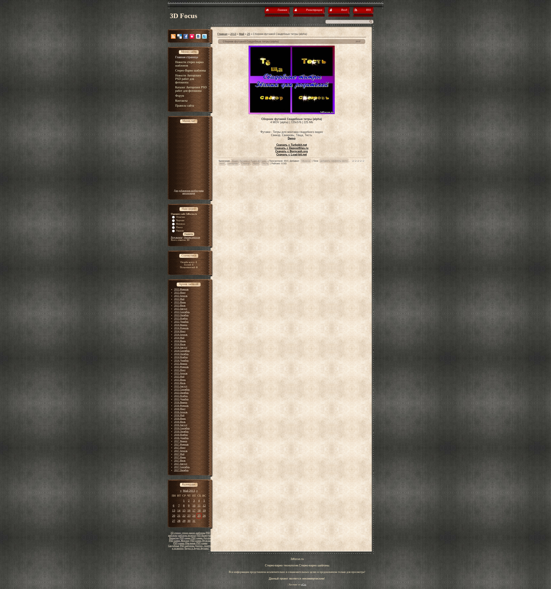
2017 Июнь (180, 457)
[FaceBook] (185, 36)
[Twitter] (204, 36)
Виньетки (174, 538)
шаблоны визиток (187, 535)
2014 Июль (180, 344)
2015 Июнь (180, 379)
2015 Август (180, 386)
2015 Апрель (180, 373)
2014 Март (180, 331)
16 (188, 510)
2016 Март (180, 408)
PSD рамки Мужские (201, 540)
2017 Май (179, 454)
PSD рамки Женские (179, 540)
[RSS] (173, 36)
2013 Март (180, 292)
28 (178, 520)
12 (204, 505)
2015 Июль (180, 383)
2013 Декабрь (181, 321)
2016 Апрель (180, 412)
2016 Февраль (181, 405)
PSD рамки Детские (201, 538)
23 (188, 515)
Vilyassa (305, 161)
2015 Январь (180, 363)
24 (193, 515)
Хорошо (180, 220)
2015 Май (179, 376)
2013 (233, 34)
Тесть (265, 163)
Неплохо (180, 223)
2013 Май (179, 299)
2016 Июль (180, 421)
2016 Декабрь (181, 438)
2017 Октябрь (181, 470)
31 (193, 520)
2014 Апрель (180, 334)
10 (193, 505)
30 (188, 520)
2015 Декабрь (181, 399)
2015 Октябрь (181, 392)
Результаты (176, 237)
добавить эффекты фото (334, 161)
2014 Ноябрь (181, 357)
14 (178, 510)
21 (178, 515)
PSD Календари (204, 535)
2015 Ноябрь (181, 396)
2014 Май (179, 337)
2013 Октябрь (181, 315)
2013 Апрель (180, 295)
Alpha (256, 163)
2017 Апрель (180, 450)
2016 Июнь (180, 418)
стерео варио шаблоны (193, 533)
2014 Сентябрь (182, 350)
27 (173, 520)
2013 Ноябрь (181, 318)
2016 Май (179, 415)
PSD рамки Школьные (184, 543)
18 (199, 510)
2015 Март (180, 370)
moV (222, 163)
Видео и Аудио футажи (196, 548)
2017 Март (180, 447)
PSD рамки (185, 538)
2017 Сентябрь (182, 467)
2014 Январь (180, 324)
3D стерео (175, 533)
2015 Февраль (181, 366)
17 (193, 510)
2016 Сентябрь (182, 428)
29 (184, 520)
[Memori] (192, 36)
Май (241, 34)
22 (184, 515)
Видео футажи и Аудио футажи (249, 161)
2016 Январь (180, 402)
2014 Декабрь (181, 360)
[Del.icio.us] (179, 36)
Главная (222, 34)
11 (199, 505)
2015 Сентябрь (182, 389)
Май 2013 (189, 490)
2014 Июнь (180, 341)
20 (173, 515)
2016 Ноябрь (181, 434)
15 (184, 510)
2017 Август (180, 463)
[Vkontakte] (198, 36)
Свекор (245, 163)
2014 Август (180, 347)
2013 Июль (180, 305)
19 (204, 510)
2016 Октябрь (181, 431)
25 (199, 515)
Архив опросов (192, 237)
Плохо (179, 227)
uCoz (303, 584)
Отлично (180, 217)
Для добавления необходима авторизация (189, 191)
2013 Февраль (181, 289)
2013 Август (180, 308)
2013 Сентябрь (182, 312)
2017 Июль (180, 460)
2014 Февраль (181, 328)
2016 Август (180, 425)
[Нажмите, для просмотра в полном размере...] (292, 113)
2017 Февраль (181, 444)
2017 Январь (180, 441)
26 (204, 515)
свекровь (233, 163)
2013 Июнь (180, 302)
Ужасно (180, 230)
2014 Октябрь (181, 354)
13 (173, 510)
